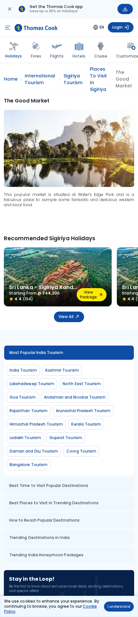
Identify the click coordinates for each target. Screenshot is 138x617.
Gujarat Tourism (65, 437)
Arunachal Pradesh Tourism (83, 410)
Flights (56, 56)
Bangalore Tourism (28, 464)
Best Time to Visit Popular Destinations (48, 485)
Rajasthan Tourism (28, 410)
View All (65, 316)
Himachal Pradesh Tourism (36, 424)
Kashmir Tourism (62, 370)
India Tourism (23, 370)
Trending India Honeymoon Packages (46, 555)
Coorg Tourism (81, 451)
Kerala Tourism (86, 424)
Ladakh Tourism (25, 437)
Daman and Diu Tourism (34, 451)
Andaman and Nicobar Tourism (75, 397)
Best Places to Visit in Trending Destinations (54, 503)
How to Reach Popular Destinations (44, 520)
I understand (119, 606)
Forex (36, 56)
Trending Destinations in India (39, 537)
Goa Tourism (23, 397)
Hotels (79, 56)
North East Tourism (82, 383)
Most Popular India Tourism (36, 352)
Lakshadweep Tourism (32, 383)
